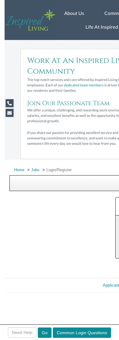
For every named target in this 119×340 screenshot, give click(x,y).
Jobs (35, 170)
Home (19, 170)
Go (45, 332)
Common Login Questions (82, 332)
